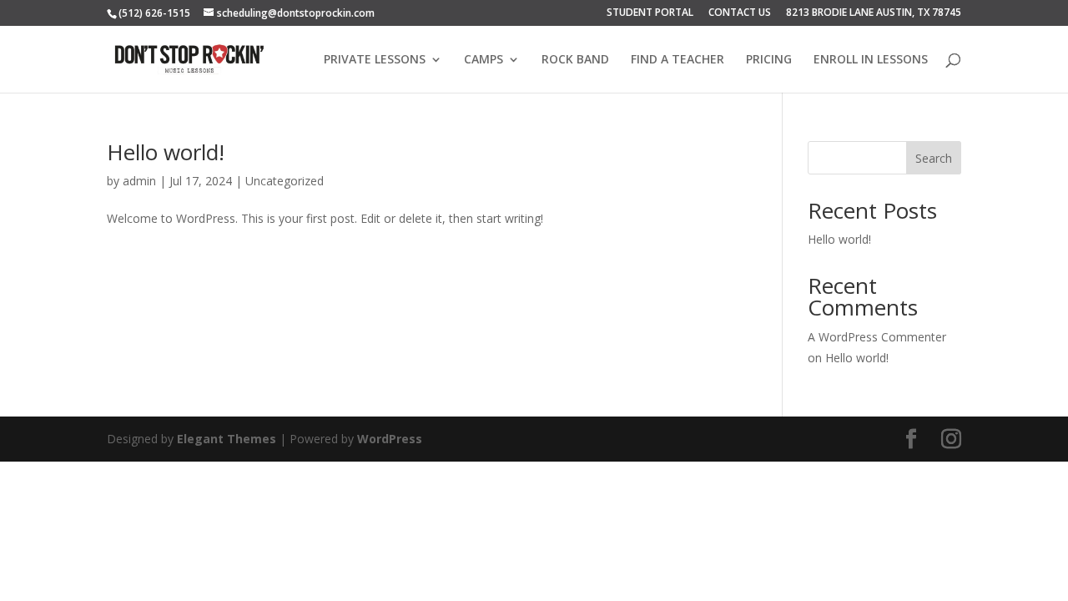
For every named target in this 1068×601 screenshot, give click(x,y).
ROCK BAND (575, 60)
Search (933, 158)
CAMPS (483, 60)
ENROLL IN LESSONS (871, 60)
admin (139, 181)
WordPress (389, 439)
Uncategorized (284, 181)
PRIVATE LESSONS (375, 60)
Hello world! (165, 152)
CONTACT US (739, 13)
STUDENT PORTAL (650, 13)
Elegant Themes (226, 439)
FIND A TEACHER (677, 60)
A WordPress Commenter (877, 337)
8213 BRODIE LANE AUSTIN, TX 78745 (873, 13)
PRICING (769, 60)
